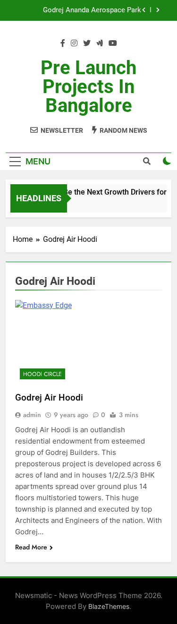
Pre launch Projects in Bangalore (88, 87)
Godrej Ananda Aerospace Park (92, 10)
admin (32, 414)
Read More (31, 547)
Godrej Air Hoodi (49, 397)
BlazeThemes (108, 606)
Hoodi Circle (42, 374)
